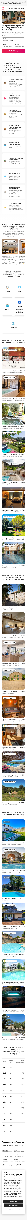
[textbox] (7, 46)
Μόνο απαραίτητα (13, 1205)
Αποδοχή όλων (13, 1201)
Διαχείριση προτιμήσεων (13, 1209)
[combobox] (13, 41)
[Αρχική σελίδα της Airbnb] (3, 8)
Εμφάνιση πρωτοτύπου (15, 3)
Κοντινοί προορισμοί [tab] (7, 1145)
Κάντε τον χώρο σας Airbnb (16, 8)
